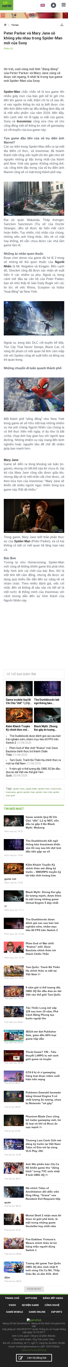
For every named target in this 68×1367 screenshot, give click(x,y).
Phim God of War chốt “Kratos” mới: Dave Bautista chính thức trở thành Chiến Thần (32, 751)
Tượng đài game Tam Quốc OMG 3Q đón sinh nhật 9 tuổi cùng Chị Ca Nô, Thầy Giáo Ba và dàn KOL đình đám (32, 1270)
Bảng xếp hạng (53, 1298)
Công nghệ (52, 1305)
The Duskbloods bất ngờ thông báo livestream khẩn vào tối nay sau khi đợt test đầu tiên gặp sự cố (46, 701)
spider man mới (44, 792)
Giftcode (31, 1298)
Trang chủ (12, 1298)
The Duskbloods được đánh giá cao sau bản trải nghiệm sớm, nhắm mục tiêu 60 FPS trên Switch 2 (33, 739)
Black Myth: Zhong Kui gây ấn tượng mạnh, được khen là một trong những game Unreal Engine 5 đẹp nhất (46, 728)
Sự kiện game (30, 1305)
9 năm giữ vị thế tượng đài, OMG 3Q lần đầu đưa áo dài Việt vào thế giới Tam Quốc (33, 772)
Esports (56, 1311)
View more (34, 1288)
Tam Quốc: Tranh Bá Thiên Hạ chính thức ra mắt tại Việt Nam (43, 971)
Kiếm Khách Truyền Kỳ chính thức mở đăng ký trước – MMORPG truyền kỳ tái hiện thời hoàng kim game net (18, 728)
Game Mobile (14, 1311)
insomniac (56, 789)
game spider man (26, 792)
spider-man (43, 789)
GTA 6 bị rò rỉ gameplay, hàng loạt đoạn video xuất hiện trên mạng (43, 1076)
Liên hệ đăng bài (36, 1357)
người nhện (31, 789)
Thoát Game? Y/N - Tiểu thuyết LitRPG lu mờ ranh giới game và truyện (42, 1055)
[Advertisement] (34, 637)
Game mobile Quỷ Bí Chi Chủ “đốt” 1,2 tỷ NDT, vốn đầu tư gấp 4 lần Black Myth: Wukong (19, 701)
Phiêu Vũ (8, 48)
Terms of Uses (30, 1350)
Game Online (37, 1311)
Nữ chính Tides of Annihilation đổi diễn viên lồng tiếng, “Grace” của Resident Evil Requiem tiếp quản (32, 1195)
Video (12, 1305)
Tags (9, 788)
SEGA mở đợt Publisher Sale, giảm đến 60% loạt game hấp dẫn (41, 1035)
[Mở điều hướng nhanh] (62, 24)
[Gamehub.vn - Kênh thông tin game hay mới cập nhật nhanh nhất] (6, 5)
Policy (43, 1350)
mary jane (11, 792)
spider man (18, 789)
